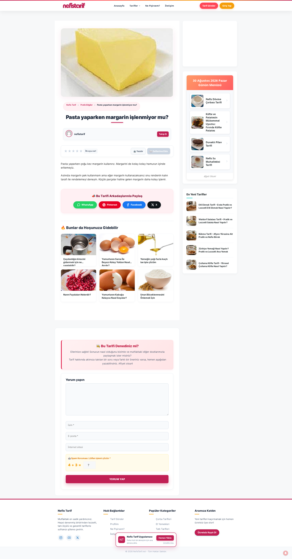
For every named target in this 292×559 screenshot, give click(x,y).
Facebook (136, 204)
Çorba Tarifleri (163, 519)
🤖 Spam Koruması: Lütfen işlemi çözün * (89, 458)
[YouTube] (69, 538)
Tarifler (134, 5)
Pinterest (112, 204)
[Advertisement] (209, 44)
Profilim (114, 524)
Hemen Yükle (165, 538)
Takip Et (163, 134)
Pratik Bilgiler (86, 105)
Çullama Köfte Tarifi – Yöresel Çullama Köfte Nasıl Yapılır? (214, 264)
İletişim (169, 5)
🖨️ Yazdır (138, 151)
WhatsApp (87, 204)
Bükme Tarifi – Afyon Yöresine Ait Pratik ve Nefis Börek (216, 235)
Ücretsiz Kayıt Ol (207, 532)
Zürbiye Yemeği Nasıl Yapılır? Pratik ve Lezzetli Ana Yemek (214, 250)
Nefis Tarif (71, 105)
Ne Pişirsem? (152, 5)
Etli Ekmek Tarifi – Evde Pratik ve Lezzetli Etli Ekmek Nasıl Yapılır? (215, 206)
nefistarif (79, 134)
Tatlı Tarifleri (162, 529)
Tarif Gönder (208, 5)
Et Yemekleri (162, 524)
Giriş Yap (226, 5)
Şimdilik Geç (168, 543)
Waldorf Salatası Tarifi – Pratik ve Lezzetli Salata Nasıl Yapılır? (215, 221)
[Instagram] (61, 538)
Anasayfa (119, 5)
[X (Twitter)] (78, 538)
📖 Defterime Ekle (159, 151)
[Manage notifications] (285, 553)
